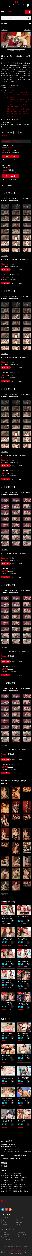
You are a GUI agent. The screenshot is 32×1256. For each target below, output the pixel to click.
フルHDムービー (11, 104)
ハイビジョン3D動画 (12, 102)
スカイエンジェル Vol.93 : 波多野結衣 (7, 917)
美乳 (20, 111)
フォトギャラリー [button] (20, 50)
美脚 (20, 114)
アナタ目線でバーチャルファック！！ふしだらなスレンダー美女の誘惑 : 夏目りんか (23, 1099)
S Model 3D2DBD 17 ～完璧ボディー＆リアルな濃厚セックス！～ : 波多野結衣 (7, 939)
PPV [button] (16, 132)
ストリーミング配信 (12, 99)
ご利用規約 (4, 1224)
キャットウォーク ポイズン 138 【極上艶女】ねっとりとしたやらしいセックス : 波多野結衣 (24, 939)
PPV (10, 12)
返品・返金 (4, 1237)
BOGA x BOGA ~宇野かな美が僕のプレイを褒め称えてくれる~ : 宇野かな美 (8, 1121)
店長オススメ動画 (19, 106)
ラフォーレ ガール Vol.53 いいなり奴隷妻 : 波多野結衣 (24, 982)
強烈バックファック (12, 109)
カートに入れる (5, 269)
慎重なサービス (22, 1237)
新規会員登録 (19, 1222)
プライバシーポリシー (7, 1239)
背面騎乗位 (26, 114)
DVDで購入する (8, 185)
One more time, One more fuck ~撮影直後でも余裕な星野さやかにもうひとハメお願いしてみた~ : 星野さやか (8, 1099)
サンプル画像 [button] (11, 50)
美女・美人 (26, 111)
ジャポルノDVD (5, 1218)
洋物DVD (3, 1220)
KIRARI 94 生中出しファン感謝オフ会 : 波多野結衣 (23, 1004)
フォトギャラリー (24, 102)
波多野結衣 (10, 87)
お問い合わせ (21, 1232)
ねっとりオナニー (24, 99)
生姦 (8, 111)
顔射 (8, 116)
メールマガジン (20, 1224)
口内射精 (25, 104)
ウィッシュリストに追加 (10, 159)
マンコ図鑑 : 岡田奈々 (23, 1055)
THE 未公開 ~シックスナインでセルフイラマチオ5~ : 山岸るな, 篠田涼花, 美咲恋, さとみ (8, 1056)
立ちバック (14, 111)
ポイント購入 (11, 5)
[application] (16, 40)
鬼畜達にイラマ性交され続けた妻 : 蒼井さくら (23, 1034)
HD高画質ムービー (12, 92)
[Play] (16, 40)
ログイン (3, 5)
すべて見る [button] (4, 255)
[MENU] (30, 22)
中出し (19, 104)
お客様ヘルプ (20, 5)
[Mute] (25, 46)
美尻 (8, 114)
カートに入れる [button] (10, 156)
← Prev (4, 29)
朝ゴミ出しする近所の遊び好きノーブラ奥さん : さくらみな (23, 1077)
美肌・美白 (14, 114)
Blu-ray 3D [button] (10, 132)
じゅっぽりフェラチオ (13, 97)
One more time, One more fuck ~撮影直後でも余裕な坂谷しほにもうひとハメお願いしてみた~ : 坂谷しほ (7, 1077)
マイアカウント (22, 1234)
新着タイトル (5, 1019)
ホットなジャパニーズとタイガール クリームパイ (24, 1121)
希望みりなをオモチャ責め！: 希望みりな (7, 1034)
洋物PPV (18, 1220)
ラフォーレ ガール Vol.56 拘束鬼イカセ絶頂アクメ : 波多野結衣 (24, 960)
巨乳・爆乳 (10, 106)
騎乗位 (13, 116)
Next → (27, 29)
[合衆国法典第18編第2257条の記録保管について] (16, 1250)
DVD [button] (3, 132)
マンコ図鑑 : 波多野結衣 (23, 917)
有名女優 (21, 109)
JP (29, 5)
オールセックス (11, 95)
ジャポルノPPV (20, 1218)
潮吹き (27, 109)
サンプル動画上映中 (22, 95)
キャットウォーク (12, 90)
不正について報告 (6, 1234)
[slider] (11, 46)
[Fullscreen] (28, 46)
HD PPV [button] (21, 132)
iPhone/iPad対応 (23, 92)
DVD (2, 12)
